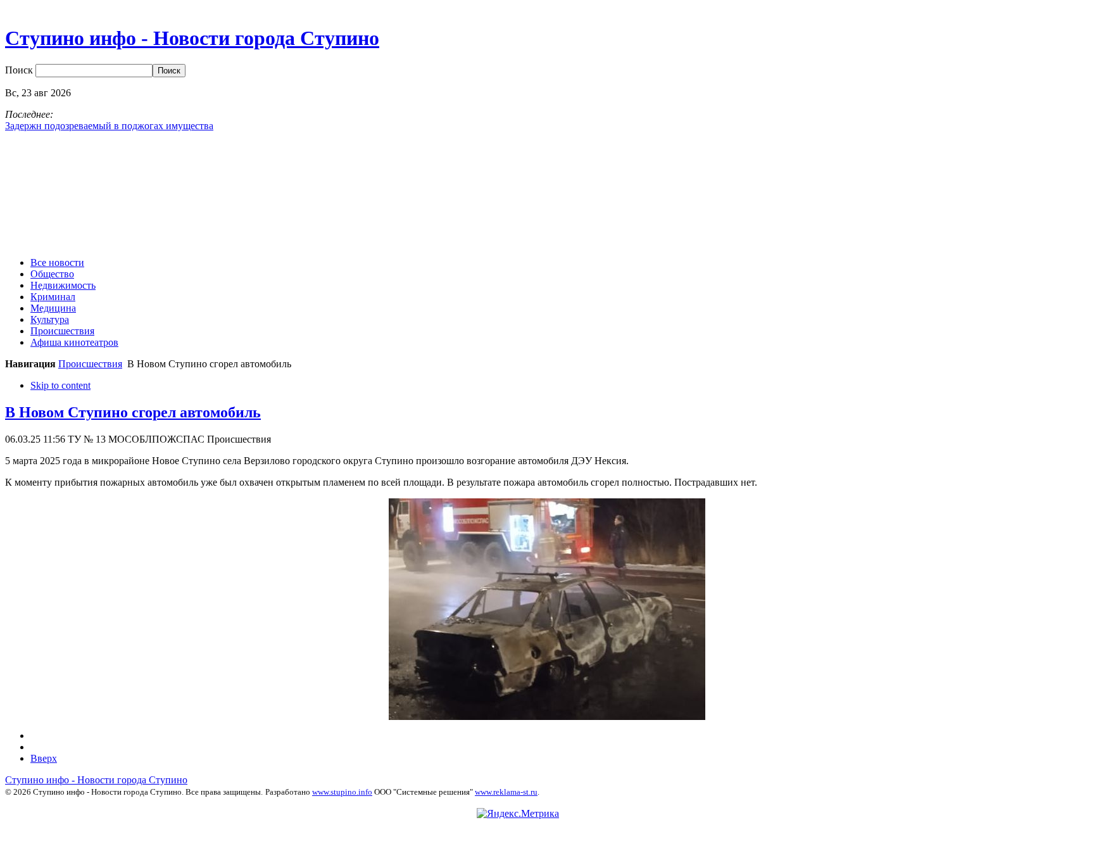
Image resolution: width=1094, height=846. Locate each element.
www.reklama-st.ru (506, 792)
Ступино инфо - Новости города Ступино (96, 779)
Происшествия (90, 363)
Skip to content (60, 385)
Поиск (20, 70)
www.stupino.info (342, 792)
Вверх (43, 758)
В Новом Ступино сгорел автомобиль (133, 412)
